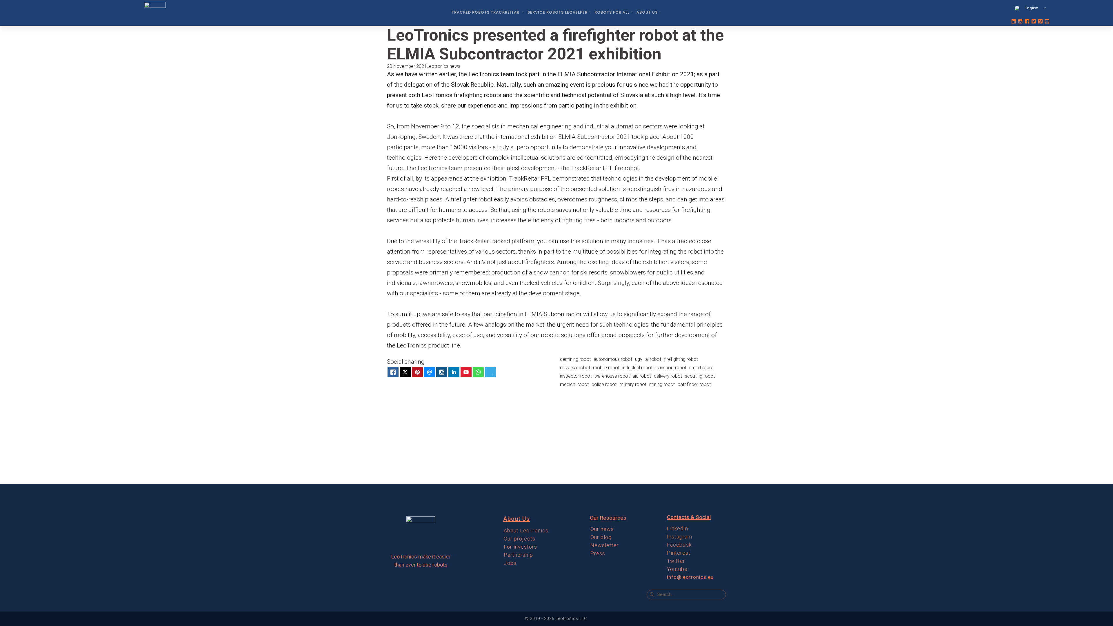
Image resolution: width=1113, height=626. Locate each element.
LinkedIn (677, 528)
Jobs (510, 563)
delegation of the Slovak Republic (449, 84)
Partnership (518, 555)
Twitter (676, 561)
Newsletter (604, 545)
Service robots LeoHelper (558, 12)
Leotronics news (443, 66)
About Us (647, 12)
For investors (520, 547)
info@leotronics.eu (690, 577)
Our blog (601, 537)
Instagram (679, 537)
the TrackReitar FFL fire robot (600, 168)
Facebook (679, 545)
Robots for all (612, 12)
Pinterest (678, 553)
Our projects (519, 539)
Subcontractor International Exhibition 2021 (635, 74)
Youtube (677, 569)
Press (597, 553)
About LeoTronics (526, 530)
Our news (602, 529)
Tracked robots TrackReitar (486, 12)
